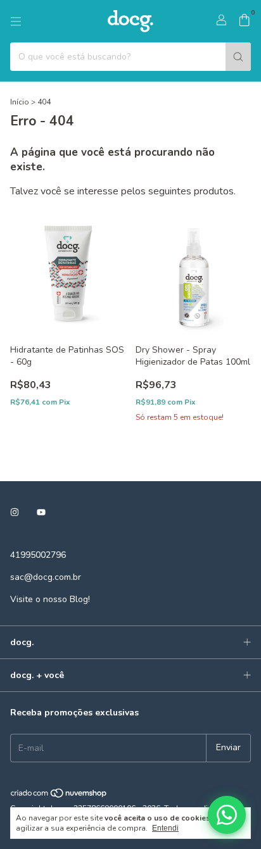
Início (19, 102)
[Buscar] (238, 56)
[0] (244, 21)
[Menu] (16, 21)
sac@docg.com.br (45, 577)
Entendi (165, 828)
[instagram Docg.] (14, 512)
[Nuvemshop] (59, 796)
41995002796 (38, 555)
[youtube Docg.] (41, 512)
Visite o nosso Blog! (50, 599)
